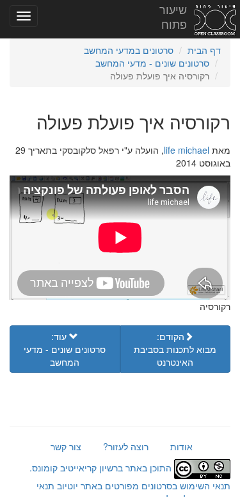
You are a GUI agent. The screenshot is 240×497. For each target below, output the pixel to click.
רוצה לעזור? (125, 446)
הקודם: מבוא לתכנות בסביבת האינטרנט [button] (175, 349)
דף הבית (204, 50)
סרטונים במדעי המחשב (128, 50)
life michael (186, 149)
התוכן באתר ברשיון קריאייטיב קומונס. (101, 467)
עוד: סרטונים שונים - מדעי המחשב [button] (65, 349)
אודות (181, 446)
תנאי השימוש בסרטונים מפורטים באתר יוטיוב (142, 485)
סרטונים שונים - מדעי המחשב (152, 62)
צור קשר (66, 446)
